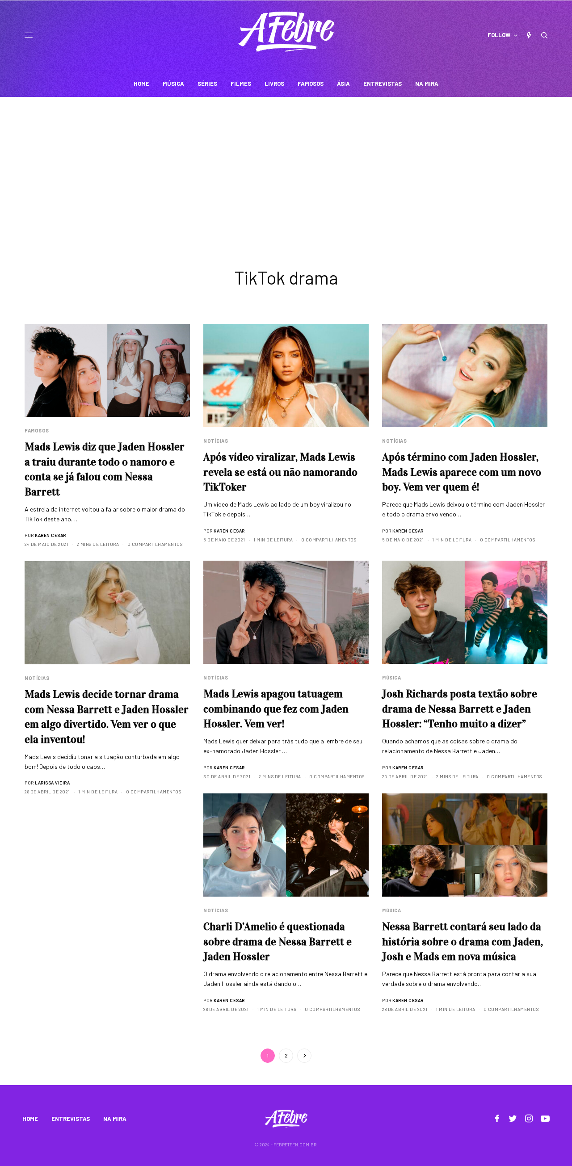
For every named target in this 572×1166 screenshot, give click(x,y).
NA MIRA (114, 1118)
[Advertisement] (286, 163)
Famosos (37, 430)
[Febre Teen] (286, 32)
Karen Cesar (50, 535)
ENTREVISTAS (70, 1118)
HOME (30, 1118)
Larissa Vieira (52, 782)
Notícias (215, 441)
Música (391, 677)
